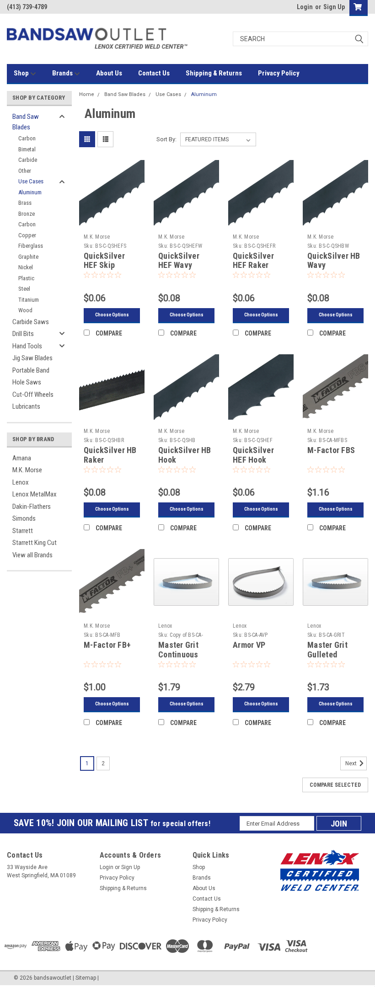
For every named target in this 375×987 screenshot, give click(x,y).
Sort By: (166, 139)
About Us (109, 73)
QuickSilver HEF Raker (253, 260)
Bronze (26, 213)
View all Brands (32, 555)
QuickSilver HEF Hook (253, 454)
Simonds (24, 518)
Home (86, 94)
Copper (27, 235)
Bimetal (27, 149)
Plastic (26, 278)
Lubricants (26, 406)
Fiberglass (30, 245)
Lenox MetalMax (34, 494)
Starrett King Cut (34, 543)
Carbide (27, 159)
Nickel (25, 267)
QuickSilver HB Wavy (333, 260)
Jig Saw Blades (32, 358)
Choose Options (112, 314)
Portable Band (30, 370)
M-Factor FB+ (107, 645)
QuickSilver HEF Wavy (178, 260)
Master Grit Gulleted (327, 649)
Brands (63, 73)
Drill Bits (23, 334)
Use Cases (30, 181)
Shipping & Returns (214, 73)
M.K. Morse (27, 470)
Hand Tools (27, 346)
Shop (22, 73)
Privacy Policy (279, 73)
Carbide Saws (30, 322)
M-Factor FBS (331, 450)
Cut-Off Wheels (33, 394)
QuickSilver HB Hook (184, 454)
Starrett (22, 531)
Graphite (28, 256)
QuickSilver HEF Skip (104, 260)
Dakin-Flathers (31, 506)
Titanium (28, 299)
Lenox (20, 482)
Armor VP (249, 645)
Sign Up (334, 7)
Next (351, 764)
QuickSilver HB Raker (110, 454)
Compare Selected (335, 785)
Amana (21, 458)
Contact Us (154, 73)
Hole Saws (26, 382)
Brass (25, 202)
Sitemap (85, 978)
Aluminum (30, 192)
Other (24, 170)
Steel (24, 288)
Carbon (27, 138)
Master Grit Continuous (178, 649)
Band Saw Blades (25, 121)
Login (305, 7)
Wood (25, 310)
